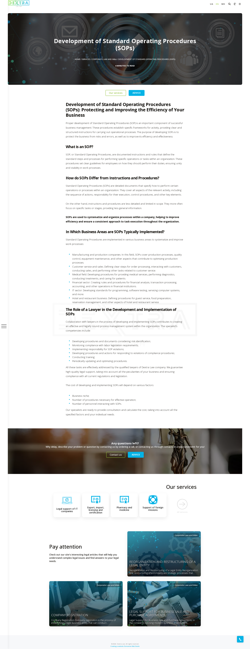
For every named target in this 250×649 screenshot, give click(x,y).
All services (182, 512)
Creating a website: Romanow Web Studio (125, 646)
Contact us (116, 454)
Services (86, 59)
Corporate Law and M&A (104, 59)
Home (77, 59)
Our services (116, 92)
